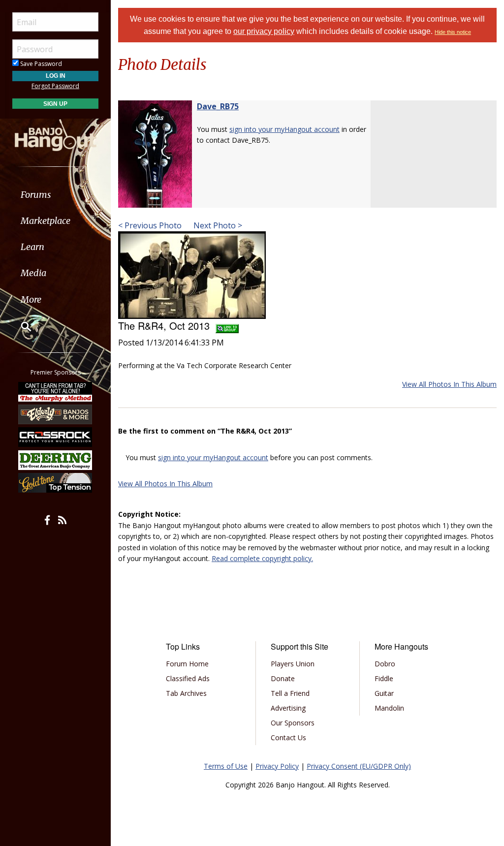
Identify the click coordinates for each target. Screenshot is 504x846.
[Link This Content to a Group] (227, 325)
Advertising (288, 708)
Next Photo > (216, 225)
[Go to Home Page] (55, 134)
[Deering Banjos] (55, 460)
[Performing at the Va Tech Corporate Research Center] (192, 274)
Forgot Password (55, 86)
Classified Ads (188, 678)
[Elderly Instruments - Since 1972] (55, 414)
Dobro (385, 663)
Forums (36, 194)
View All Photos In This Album (449, 384)
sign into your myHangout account (284, 129)
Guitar (384, 693)
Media (33, 273)
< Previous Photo (150, 225)
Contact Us (288, 737)
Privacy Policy (277, 766)
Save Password (40, 64)
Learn (32, 246)
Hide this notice (453, 32)
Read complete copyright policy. (262, 558)
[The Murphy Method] (55, 391)
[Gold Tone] (55, 482)
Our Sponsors (293, 722)
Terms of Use (226, 766)
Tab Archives (186, 693)
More (31, 299)
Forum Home (187, 663)
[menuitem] (55, 195)
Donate (283, 678)
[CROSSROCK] (55, 437)
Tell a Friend (290, 693)
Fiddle (384, 678)
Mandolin (389, 708)
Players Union (293, 663)
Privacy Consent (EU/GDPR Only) (359, 766)
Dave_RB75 (218, 106)
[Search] (19, 326)
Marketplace (45, 220)
